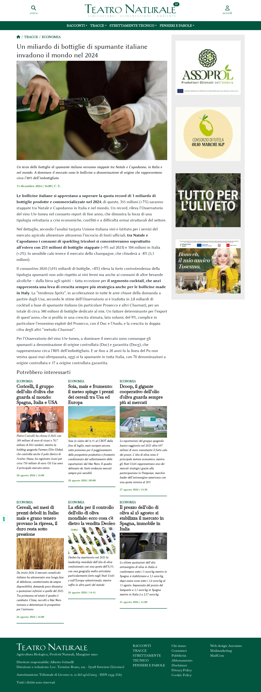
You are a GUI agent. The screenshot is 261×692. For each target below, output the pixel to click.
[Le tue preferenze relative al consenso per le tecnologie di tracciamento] (4, 519)
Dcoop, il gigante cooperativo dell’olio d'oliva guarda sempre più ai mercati (141, 394)
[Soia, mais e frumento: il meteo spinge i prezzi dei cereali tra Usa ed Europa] (91, 422)
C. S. (57, 186)
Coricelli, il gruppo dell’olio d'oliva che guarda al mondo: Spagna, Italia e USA (37, 394)
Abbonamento (181, 660)
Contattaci (179, 650)
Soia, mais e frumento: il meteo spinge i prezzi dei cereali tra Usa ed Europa (91, 394)
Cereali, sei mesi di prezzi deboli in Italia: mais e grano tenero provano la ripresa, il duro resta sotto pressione (38, 521)
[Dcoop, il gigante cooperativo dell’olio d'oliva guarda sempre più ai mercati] (143, 422)
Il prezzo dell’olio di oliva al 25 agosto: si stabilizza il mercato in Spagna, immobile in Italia (142, 518)
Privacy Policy (181, 670)
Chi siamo (178, 646)
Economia (51, 37)
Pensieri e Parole (176, 25)
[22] (130, 10)
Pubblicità (178, 655)
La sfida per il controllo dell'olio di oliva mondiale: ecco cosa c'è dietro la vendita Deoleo (91, 515)
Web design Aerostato (226, 646)
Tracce (97, 25)
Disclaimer (179, 665)
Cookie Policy (181, 675)
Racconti (76, 25)
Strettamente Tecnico (131, 25)
